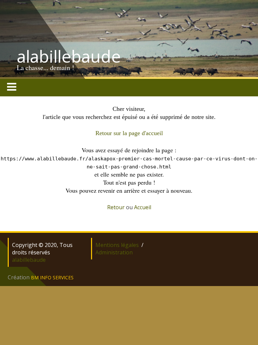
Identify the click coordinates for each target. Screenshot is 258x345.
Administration (114, 252)
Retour (116, 207)
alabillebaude (69, 56)
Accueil (142, 207)
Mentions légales (117, 245)
